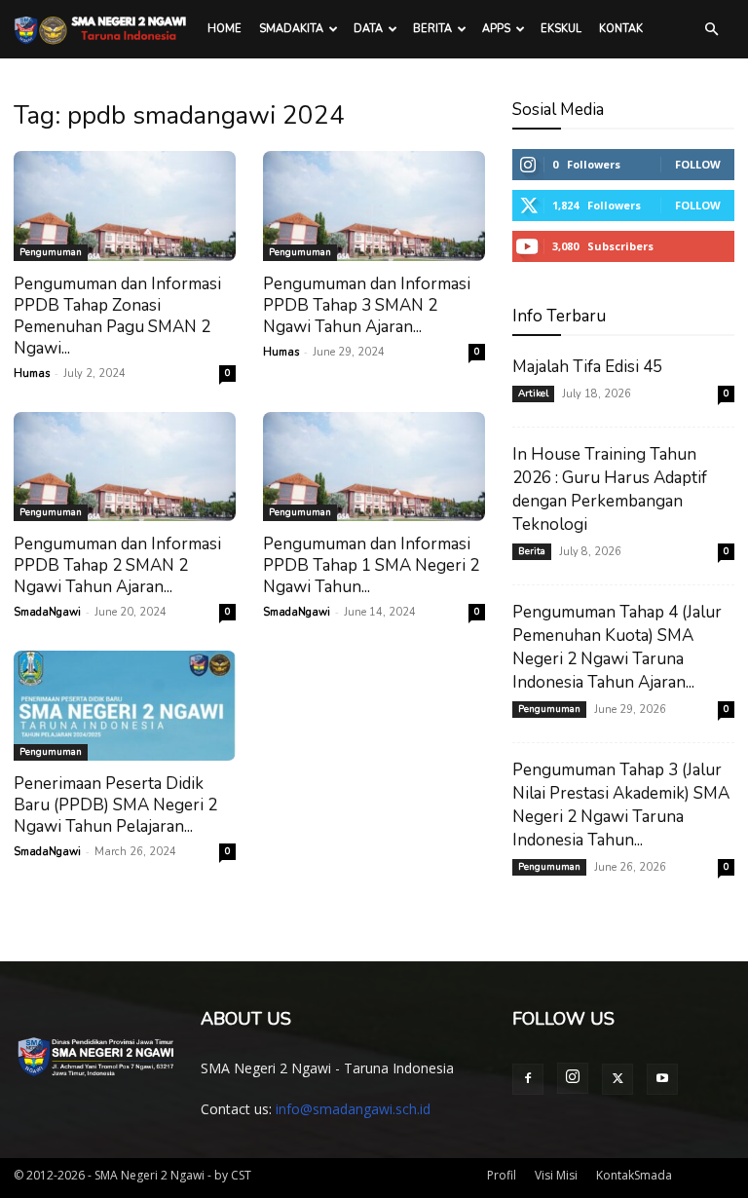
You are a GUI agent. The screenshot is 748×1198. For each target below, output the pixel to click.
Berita (432, 28)
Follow (698, 164)
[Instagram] (572, 1078)
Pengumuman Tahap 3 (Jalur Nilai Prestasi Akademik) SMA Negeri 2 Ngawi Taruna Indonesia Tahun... (620, 805)
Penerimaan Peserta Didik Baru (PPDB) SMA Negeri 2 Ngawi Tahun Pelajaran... (115, 805)
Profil (501, 1175)
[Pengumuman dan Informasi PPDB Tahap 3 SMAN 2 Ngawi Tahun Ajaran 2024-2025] (374, 206)
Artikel (533, 393)
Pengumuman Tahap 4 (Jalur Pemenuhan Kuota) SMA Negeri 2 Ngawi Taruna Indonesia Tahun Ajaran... (617, 647)
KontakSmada (634, 1175)
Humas (32, 373)
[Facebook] (527, 1079)
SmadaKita (291, 28)
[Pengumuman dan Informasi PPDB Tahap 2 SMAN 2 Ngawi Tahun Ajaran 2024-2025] (125, 467)
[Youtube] (662, 1079)
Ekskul (561, 28)
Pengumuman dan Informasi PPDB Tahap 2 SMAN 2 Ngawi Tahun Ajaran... (117, 565)
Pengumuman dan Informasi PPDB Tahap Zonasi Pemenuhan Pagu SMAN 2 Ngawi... (117, 316)
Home (224, 28)
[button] (711, 29)
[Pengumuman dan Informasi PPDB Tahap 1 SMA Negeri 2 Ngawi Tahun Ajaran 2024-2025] (374, 467)
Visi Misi (556, 1175)
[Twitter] (617, 1079)
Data (368, 28)
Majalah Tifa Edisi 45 (587, 367)
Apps (496, 28)
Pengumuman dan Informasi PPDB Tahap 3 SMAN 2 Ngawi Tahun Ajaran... (366, 305)
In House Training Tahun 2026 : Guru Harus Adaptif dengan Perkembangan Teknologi (609, 489)
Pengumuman (50, 252)
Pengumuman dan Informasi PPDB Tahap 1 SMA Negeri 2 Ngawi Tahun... (371, 565)
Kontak (621, 28)
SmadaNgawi (47, 612)
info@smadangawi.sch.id (353, 1109)
